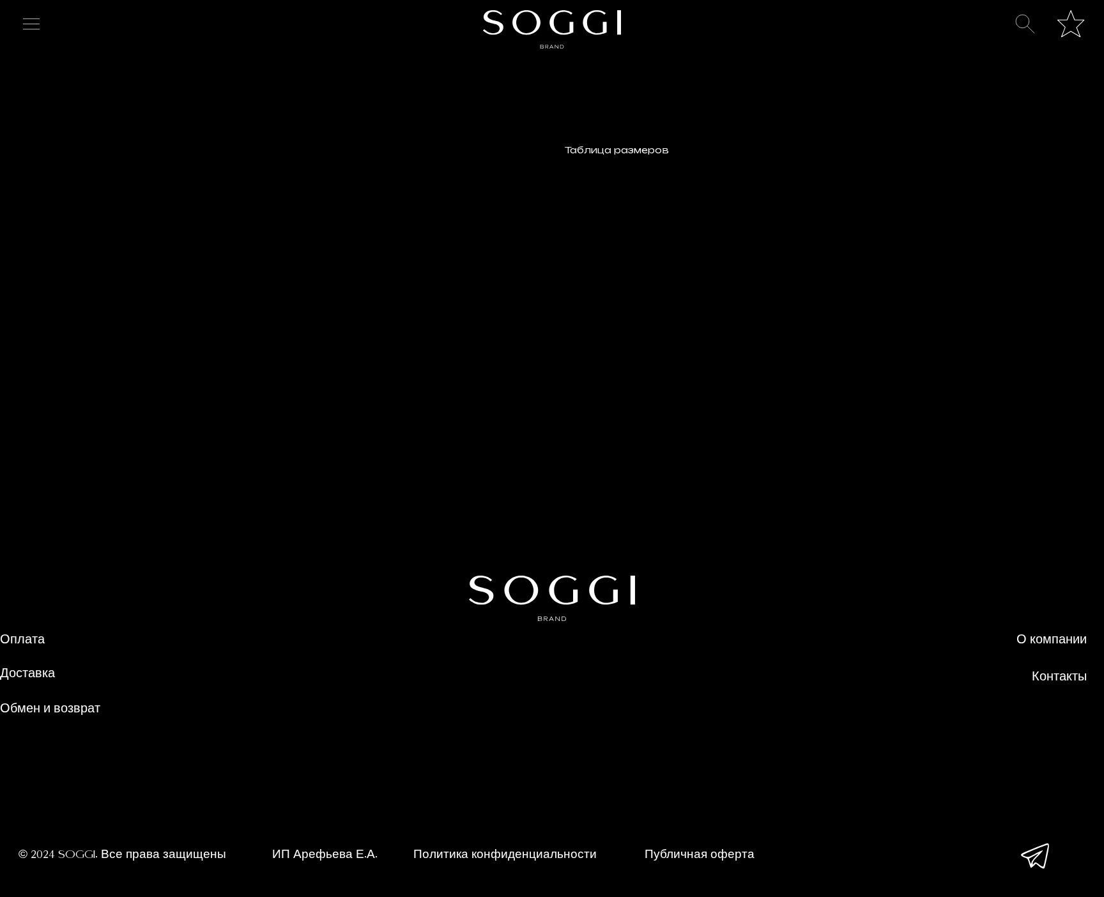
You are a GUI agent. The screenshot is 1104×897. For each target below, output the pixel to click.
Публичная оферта (700, 855)
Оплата (22, 640)
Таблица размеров (617, 149)
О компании (1051, 640)
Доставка (27, 674)
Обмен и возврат (50, 709)
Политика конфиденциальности (505, 855)
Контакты (1059, 677)
